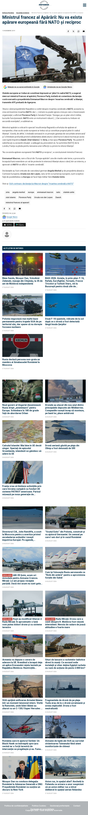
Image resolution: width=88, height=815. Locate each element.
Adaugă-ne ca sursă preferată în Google (24, 87)
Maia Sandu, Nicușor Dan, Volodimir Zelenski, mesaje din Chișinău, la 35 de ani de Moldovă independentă (22, 281)
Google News (12, 217)
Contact (76, 806)
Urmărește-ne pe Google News (59, 87)
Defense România (8, 13)
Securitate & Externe (22, 13)
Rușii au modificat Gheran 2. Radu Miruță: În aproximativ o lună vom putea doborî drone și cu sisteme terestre (22, 623)
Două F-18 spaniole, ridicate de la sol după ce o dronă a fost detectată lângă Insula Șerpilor (64, 321)
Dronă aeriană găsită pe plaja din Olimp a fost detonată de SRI (62, 447)
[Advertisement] (65, 355)
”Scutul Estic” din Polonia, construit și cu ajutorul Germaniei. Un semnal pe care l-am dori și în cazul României (65, 534)
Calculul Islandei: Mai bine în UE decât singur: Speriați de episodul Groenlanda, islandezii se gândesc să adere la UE (21, 449)
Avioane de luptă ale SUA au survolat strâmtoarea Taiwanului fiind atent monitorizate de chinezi (64, 743)
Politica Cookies (39, 806)
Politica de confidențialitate (16, 806)
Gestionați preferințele (59, 806)
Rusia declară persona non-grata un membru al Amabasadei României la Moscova (21, 362)
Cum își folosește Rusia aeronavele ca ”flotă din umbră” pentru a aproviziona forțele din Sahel (65, 575)
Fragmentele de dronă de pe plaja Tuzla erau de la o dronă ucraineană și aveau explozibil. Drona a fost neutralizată (65, 704)
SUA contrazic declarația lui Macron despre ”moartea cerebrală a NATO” (41, 183)
